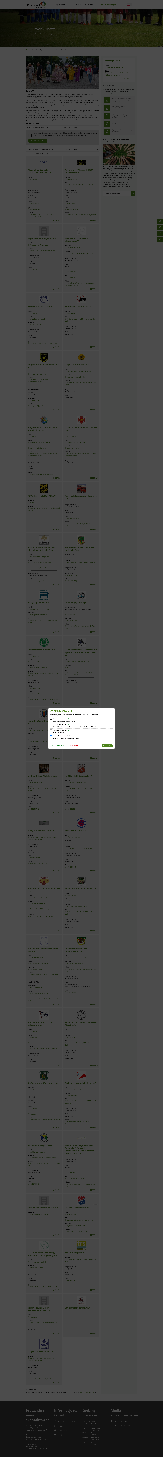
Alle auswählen (58, 746)
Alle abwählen (74, 746)
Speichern (107, 746)
